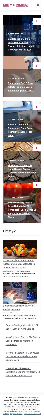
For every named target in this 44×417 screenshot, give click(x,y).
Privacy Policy (18, 411)
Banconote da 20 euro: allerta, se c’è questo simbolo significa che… (21, 87)
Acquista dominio (16, 414)
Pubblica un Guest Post (32, 414)
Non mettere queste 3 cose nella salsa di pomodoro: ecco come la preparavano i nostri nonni (22, 209)
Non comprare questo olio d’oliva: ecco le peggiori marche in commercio (23, 341)
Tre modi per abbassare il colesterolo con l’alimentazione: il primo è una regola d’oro (23, 372)
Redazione (28, 411)
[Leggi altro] (37, 21)
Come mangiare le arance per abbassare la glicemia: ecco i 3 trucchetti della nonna (19, 264)
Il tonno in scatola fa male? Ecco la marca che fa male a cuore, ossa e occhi (22, 356)
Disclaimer (8, 411)
